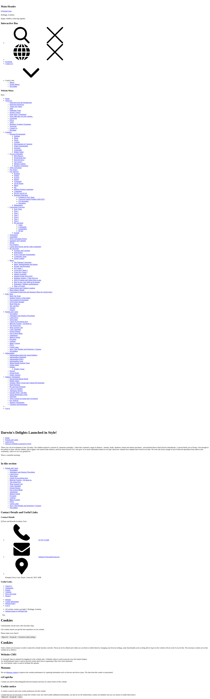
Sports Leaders (19, 258)
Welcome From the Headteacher (21, 102)
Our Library (18, 162)
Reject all (5, 637)
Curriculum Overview (17, 207)
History (16, 179)
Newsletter (13, 86)
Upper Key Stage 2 (20, 272)
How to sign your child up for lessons (27, 282)
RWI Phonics (18, 156)
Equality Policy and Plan (18, 393)
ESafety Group (19, 369)
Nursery (12, 310)
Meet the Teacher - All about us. (21, 324)
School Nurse (14, 373)
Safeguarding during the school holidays (23, 355)
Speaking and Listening (18, 241)
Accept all (13, 637)
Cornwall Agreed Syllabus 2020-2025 (31, 199)
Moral (16, 138)
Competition (22, 229)
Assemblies (14, 237)
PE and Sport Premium (17, 387)
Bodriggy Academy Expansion (20, 124)
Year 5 (16, 219)
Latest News (14, 318)
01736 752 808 (43, 540)
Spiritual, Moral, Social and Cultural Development (27, 383)
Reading (17, 174)
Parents (7, 590)
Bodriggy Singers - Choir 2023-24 (26, 278)
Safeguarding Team (16, 361)
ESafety (12, 367)
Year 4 (16, 217)
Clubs (20, 225)
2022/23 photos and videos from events (27, 280)
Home (7, 99)
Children (8, 592)
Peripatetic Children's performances (26, 284)
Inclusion (17, 148)
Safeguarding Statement (18, 357)
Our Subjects (14, 172)
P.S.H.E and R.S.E (20, 193)
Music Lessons (15, 343)
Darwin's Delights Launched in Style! (18, 444)
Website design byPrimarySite (16, 611)
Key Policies (14, 400)
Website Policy (10, 603)
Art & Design (18, 183)
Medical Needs (15, 337)
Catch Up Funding (16, 389)
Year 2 (16, 213)
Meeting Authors (20, 164)
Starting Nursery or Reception (20, 298)
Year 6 (16, 221)
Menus (12, 82)
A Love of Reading (16, 154)
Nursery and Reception (22, 266)
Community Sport (20, 256)
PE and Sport (18, 223)
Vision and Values (16, 106)
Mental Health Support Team (20, 363)
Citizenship (18, 150)
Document (22, 203)
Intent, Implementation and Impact (26, 264)
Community (22, 227)
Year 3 (16, 215)
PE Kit (20, 231)
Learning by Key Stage (26, 197)
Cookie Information (12, 602)
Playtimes (13, 130)
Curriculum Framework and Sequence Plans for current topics (31, 292)
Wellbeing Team (15, 110)
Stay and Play (14, 306)
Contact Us (9, 64)
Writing (16, 176)
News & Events (10, 594)
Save (20, 697)
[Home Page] (6, 11)
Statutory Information (12, 377)
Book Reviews (19, 160)
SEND (12, 243)
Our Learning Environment (19, 300)
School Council (15, 112)
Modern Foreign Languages (23, 189)
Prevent (12, 371)
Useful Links (14, 347)
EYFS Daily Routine (17, 302)
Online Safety (14, 365)
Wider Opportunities (21, 146)
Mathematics (18, 205)
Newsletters (14, 314)
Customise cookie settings (26, 637)
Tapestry (13, 308)
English (16, 233)
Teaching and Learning (22, 250)
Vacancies (13, 126)
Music (16, 185)
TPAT (12, 122)
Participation (18, 252)
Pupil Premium (15, 385)
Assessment (14, 235)
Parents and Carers (11, 312)
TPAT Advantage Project (18, 239)
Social (16, 140)
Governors (13, 118)
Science (16, 177)
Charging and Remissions (18, 404)
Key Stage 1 (18, 268)
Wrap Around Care (16, 327)
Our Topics (13, 170)
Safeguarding (9, 353)
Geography (18, 181)
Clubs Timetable (15, 329)
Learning (8, 132)
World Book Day (20, 158)
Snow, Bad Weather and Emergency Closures (25, 349)
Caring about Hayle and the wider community (25, 247)
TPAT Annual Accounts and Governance (24, 398)
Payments (13, 339)
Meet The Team (15, 296)
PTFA (12, 120)
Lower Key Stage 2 (21, 270)
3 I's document (23, 201)
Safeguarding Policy (17, 359)
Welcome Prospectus (17, 104)
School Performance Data (18, 395)
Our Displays (14, 245)
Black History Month (17, 290)
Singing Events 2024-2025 (23, 276)
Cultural (17, 142)
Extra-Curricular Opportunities (24, 254)
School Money (15, 84)
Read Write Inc (15, 304)
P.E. (15, 187)
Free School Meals (16, 333)
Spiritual (17, 136)
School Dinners (15, 331)
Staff (11, 108)
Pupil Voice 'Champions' (18, 114)
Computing (18, 191)
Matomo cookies (12, 672)
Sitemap (8, 600)
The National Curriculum (22, 262)
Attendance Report (16, 391)
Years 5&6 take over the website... (21, 116)
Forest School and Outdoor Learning (22, 288)
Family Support (15, 375)
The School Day (15, 325)
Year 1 (16, 211)
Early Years (18, 209)
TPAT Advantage (16, 168)
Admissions (14, 335)
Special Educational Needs (19, 379)
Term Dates (14, 320)
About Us (8, 101)
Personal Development (17, 134)
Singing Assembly (20, 274)
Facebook (8, 62)
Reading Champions (21, 166)
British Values (19, 152)
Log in (7, 408)
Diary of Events (19, 286)
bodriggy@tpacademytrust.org (49, 557)
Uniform (13, 341)
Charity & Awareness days (19, 322)
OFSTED (13, 397)
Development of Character (23, 144)
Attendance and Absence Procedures (22, 316)
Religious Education (21, 195)
